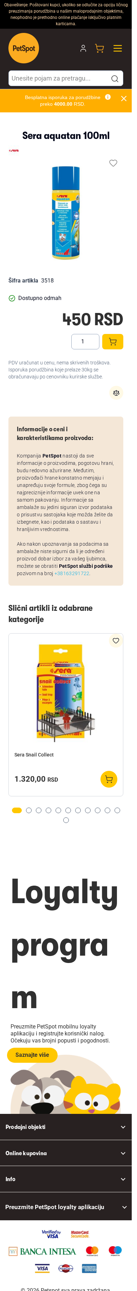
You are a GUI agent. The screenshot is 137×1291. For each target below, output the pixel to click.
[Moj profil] (83, 48)
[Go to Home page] (23, 48)
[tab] (17, 810)
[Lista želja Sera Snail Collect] (116, 641)
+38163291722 (72, 573)
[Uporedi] (116, 393)
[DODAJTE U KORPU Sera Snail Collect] (108, 779)
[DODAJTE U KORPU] (112, 341)
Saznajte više (32, 1055)
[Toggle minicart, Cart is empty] (99, 48)
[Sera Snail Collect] (65, 693)
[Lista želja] (113, 163)
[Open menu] (117, 48)
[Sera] (13, 150)
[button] (115, 79)
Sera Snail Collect (34, 755)
